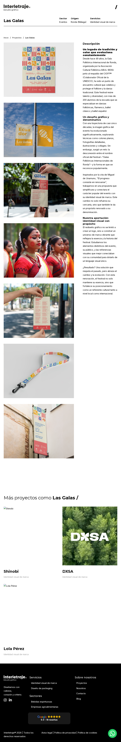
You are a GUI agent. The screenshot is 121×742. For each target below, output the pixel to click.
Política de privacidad (65, 732)
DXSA (67, 571)
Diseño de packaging (41, 688)
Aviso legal (46, 732)
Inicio (6, 37)
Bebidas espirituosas (41, 701)
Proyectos (17, 37)
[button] (112, 733)
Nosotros (81, 688)
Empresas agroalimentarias (44, 706)
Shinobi (11, 571)
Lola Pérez (14, 648)
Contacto (81, 693)
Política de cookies (87, 732)
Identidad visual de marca (16, 577)
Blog (78, 698)
